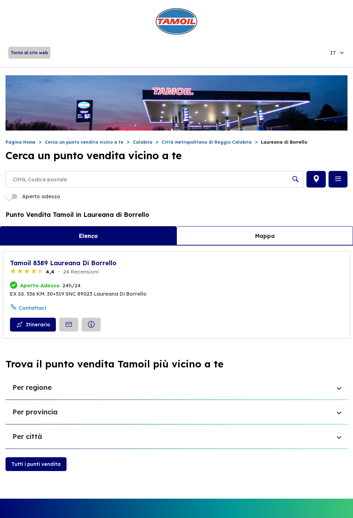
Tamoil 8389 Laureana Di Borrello (63, 263)
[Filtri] (338, 179)
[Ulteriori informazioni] (91, 325)
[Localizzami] (316, 179)
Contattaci (32, 308)
